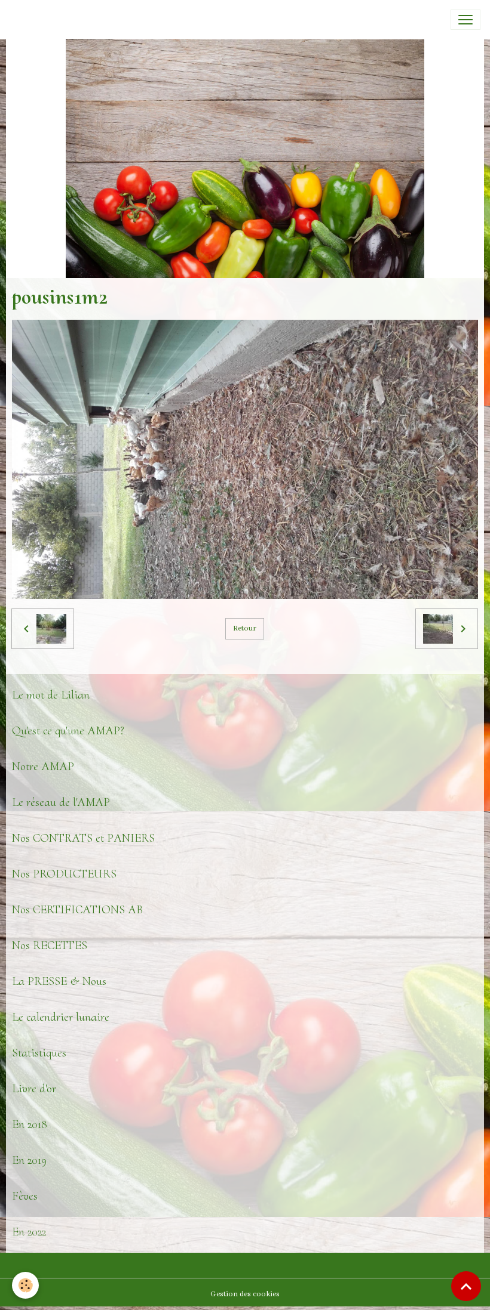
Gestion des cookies (245, 1294)
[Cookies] (25, 1285)
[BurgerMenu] (465, 20)
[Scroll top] (466, 1286)
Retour (244, 628)
